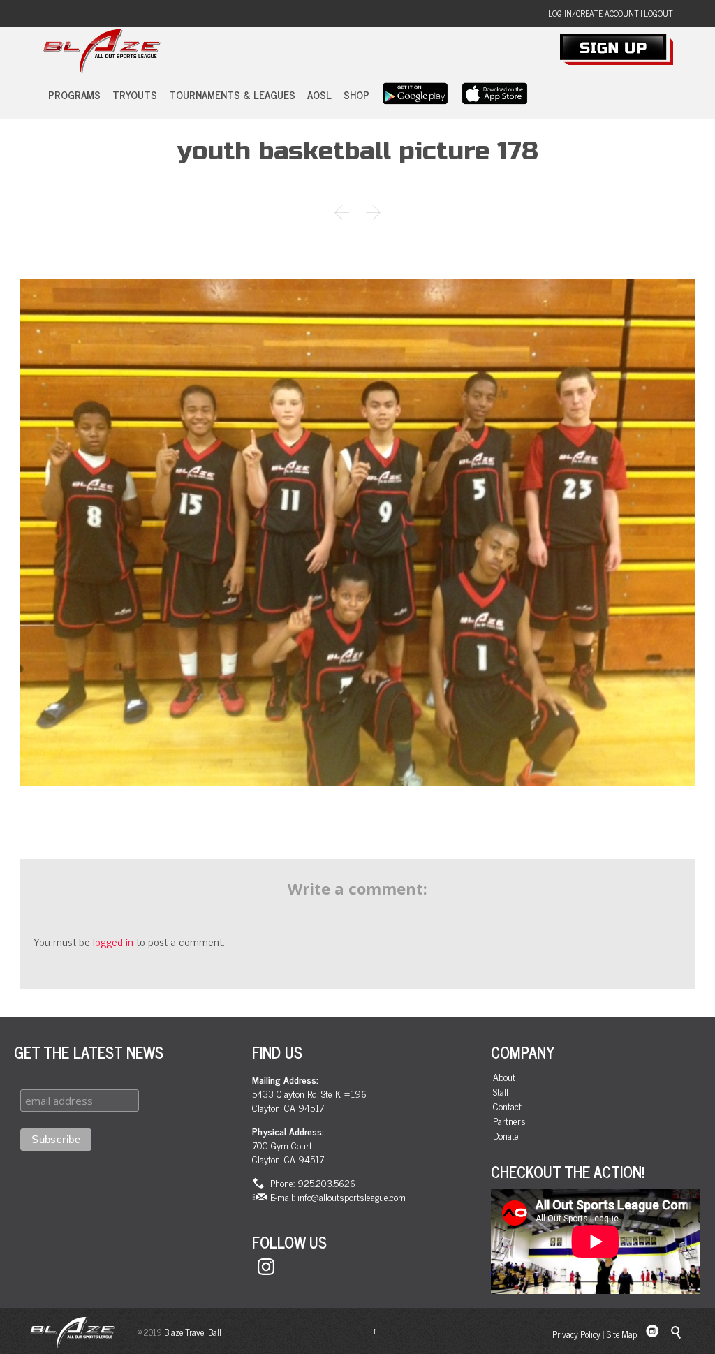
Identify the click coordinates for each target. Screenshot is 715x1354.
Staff (501, 1091)
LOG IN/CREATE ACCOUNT (593, 13)
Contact (507, 1106)
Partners (509, 1121)
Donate (506, 1135)
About (504, 1077)
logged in (113, 941)
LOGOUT (658, 13)
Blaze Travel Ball (192, 1332)
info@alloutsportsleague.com (351, 1197)
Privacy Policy (576, 1334)
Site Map (622, 1334)
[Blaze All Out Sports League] (101, 51)
